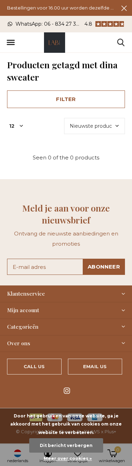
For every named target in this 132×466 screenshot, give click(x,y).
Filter (66, 99)
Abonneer (104, 266)
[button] (10, 42)
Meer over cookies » (68, 458)
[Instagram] (67, 390)
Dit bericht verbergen (66, 445)
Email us (95, 366)
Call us (34, 366)
